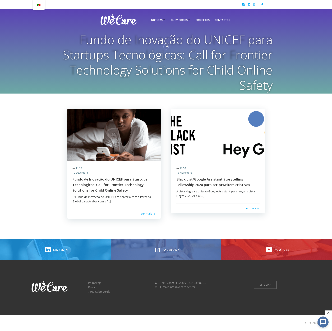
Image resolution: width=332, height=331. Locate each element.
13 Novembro (184, 172)
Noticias (157, 20)
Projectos (203, 20)
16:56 (183, 168)
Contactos (222, 20)
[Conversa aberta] (323, 322)
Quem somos (179, 20)
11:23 (79, 168)
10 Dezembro (80, 172)
